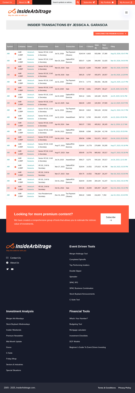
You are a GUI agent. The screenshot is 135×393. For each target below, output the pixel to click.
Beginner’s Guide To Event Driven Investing (87, 347)
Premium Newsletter (14, 336)
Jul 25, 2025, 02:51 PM (119, 89)
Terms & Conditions (107, 388)
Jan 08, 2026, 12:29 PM (119, 75)
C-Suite (9, 353)
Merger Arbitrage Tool (78, 254)
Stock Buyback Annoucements (82, 294)
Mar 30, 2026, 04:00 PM (119, 61)
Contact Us (15, 258)
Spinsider (73, 277)
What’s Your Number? (78, 318)
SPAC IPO (73, 282)
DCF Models (74, 341)
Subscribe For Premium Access (109, 34)
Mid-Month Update (14, 341)
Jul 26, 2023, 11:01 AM (119, 160)
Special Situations (13, 370)
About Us (14, 263)
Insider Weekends (13, 330)
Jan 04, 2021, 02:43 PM (119, 195)
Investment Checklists (78, 336)
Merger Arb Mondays (15, 318)
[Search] (78, 2)
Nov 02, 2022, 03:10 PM (119, 181)
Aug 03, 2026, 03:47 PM (119, 54)
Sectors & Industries (14, 364)
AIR (8, 54)
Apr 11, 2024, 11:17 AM (119, 124)
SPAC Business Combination (81, 288)
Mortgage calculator (77, 330)
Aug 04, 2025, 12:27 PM (119, 82)
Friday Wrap (11, 359)
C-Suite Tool (74, 300)
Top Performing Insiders (79, 265)
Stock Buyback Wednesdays (18, 324)
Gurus (8, 347)
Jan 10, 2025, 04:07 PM (119, 103)
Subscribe (110, 217)
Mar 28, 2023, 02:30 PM (119, 167)
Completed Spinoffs (77, 259)
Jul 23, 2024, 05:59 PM (119, 117)
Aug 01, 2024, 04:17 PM (119, 110)
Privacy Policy (124, 388)
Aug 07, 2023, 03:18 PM (119, 145)
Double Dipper (75, 271)
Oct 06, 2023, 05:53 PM (119, 131)
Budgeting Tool (75, 324)
